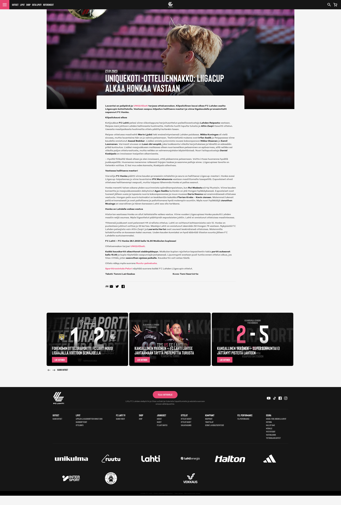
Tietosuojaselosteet (273, 438)
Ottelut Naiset (186, 422)
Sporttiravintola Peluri (118, 268)
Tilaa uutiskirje (165, 394)
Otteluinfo (79, 425)
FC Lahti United (162, 425)
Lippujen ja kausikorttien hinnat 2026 (89, 418)
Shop (28, 4)
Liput (22, 4)
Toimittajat (209, 422)
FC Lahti (149, 493)
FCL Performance (243, 418)
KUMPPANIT (208, 418)
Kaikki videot (120, 418)
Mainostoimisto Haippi (192, 493)
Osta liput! (37, 4)
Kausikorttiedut (81, 422)
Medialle (269, 428)
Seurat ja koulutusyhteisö (214, 425)
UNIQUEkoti (140, 105)
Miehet (159, 418)
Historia (269, 422)
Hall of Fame (270, 425)
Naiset (159, 422)
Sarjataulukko (186, 425)
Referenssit (48, 4)
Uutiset (15, 4)
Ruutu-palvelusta (146, 263)
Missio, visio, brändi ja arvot (276, 418)
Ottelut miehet (186, 418)
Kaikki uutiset (62, 369)
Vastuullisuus (271, 434)
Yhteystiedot (270, 431)
